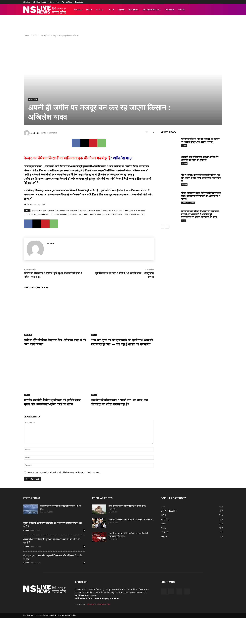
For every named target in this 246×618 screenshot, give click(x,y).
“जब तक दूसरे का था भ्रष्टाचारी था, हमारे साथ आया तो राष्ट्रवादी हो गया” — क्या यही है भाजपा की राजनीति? (122, 342)
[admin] (27, 133)
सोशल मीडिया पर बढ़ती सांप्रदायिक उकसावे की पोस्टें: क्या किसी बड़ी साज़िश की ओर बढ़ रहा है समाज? (201, 196)
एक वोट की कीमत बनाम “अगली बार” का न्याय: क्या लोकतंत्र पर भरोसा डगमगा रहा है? (119, 402)
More (181, 9)
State (99, 9)
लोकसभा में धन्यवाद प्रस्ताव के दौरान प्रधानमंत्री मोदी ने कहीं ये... (131, 519)
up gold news (30, 214)
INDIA (89, 9)
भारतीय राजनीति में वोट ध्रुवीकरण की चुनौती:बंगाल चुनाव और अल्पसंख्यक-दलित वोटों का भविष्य (52, 402)
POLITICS (169, 9)
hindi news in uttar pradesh (43, 210)
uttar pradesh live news (112, 214)
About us (26, 2)
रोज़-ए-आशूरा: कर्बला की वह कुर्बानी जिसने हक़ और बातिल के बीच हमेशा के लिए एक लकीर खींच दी (201, 178)
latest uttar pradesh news (90, 210)
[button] (219, 10)
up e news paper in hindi (112, 210)
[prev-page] (162, 227)
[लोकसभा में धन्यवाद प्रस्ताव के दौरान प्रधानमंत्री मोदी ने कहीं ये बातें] (99, 523)
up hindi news (43, 214)
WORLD (78, 9)
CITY (111, 9)
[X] (84, 143)
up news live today (59, 214)
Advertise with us (39, 2)
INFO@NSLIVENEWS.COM (98, 604)
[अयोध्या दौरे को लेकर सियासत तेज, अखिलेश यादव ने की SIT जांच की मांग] (55, 314)
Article (94, 335)
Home (26, 35)
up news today (75, 214)
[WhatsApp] (101, 143)
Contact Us (79, 2)
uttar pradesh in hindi (92, 214)
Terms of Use (67, 2)
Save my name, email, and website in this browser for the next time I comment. (64, 472)
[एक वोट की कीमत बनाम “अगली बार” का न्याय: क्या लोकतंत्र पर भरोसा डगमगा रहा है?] (122, 374)
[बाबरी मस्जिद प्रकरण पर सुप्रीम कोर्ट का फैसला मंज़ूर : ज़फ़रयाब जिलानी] (99, 509)
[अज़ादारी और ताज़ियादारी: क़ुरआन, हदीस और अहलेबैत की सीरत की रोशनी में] (170, 161)
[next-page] (167, 227)
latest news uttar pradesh (67, 210)
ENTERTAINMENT (152, 9)
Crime (121, 9)
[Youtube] (186, 591)
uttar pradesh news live (134, 214)
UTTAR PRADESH (188, 203)
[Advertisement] (123, 25)
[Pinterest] (93, 143)
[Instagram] (171, 591)
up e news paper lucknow (135, 210)
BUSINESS (133, 9)
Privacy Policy (54, 2)
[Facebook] (76, 143)
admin (36, 133)
